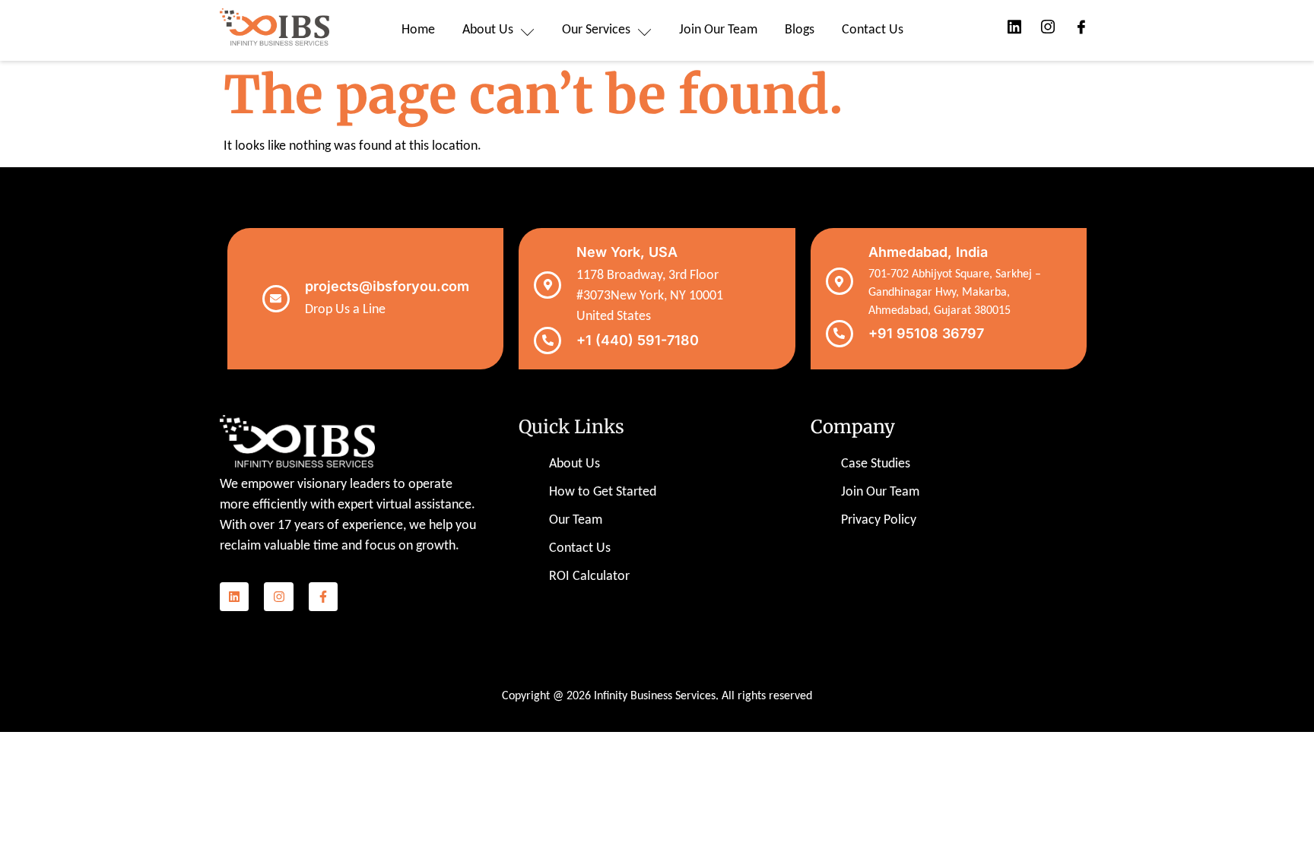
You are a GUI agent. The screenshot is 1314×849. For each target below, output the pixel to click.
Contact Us (872, 30)
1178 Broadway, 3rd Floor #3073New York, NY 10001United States (649, 296)
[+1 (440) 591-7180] (547, 340)
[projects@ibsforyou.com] (276, 298)
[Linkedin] (234, 596)
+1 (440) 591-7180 (637, 340)
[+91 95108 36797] (839, 333)
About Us (487, 30)
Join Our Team (718, 30)
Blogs (799, 30)
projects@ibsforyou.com (387, 286)
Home (418, 30)
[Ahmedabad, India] (839, 281)
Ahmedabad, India (928, 252)
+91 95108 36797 (926, 333)
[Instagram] (278, 596)
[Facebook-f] (323, 596)
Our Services (596, 30)
